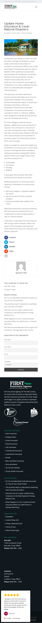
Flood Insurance (11, 444)
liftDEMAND (31, 620)
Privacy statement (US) (14, 523)
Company (7, 361)
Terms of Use (11, 527)
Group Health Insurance (14, 471)
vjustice (8, 33)
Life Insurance (11, 447)
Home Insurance (27, 33)
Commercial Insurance (14, 451)
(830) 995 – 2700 (16, 582)
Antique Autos (11, 437)
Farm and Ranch (11, 464)
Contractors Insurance (14, 454)
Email (6, 354)
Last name (7, 347)
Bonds (8, 457)
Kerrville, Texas (9, 286)
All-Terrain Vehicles (13, 468)
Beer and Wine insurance (15, 461)
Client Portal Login (12, 530)
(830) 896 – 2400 (16, 548)
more (6, 609)
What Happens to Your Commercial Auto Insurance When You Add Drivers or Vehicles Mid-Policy (20, 321)
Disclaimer (9, 517)
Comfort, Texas (10, 290)
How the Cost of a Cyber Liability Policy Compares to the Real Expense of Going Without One (18, 312)
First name (7, 340)
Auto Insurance (11, 433)
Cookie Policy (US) (12, 520)
